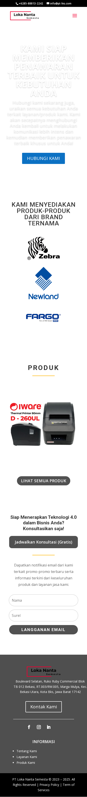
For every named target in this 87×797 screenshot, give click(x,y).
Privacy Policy (49, 785)
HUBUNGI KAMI (43, 158)
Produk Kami (26, 762)
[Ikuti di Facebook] (29, 727)
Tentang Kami (27, 751)
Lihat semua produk (43, 480)
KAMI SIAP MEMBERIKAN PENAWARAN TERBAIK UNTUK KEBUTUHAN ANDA (43, 70)
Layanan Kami (27, 757)
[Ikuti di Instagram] (39, 727)
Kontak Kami (43, 707)
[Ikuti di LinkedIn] (49, 727)
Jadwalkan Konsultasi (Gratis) (43, 542)
